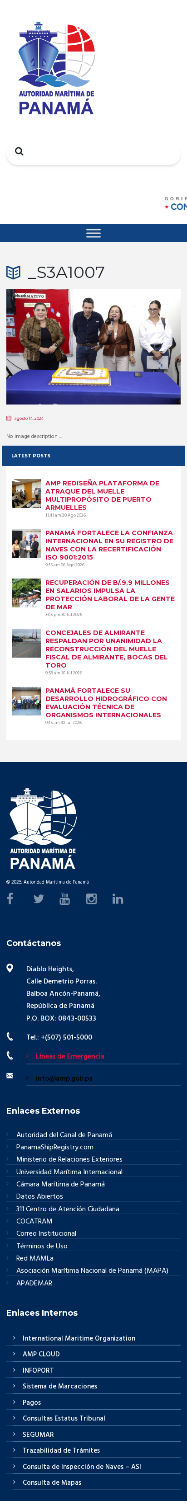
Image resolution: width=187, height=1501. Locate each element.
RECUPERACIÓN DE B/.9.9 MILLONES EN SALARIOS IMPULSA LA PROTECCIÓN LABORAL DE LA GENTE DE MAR (110, 595)
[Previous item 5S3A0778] (50, 333)
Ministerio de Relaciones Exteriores (69, 1160)
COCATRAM (34, 1222)
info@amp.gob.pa (64, 1079)
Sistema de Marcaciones (60, 1386)
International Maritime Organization (79, 1338)
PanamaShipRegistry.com (55, 1147)
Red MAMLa (35, 1259)
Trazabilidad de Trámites (61, 1450)
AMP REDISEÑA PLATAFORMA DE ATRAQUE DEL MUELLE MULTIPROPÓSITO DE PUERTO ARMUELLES (102, 495)
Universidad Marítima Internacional (69, 1172)
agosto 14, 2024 (29, 418)
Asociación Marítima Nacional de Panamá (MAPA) (92, 1271)
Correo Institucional (46, 1234)
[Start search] (17, 151)
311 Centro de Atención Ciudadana (67, 1209)
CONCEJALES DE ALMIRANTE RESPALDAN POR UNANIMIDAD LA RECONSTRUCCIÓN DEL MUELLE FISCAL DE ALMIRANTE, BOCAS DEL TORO (106, 649)
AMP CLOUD (41, 1354)
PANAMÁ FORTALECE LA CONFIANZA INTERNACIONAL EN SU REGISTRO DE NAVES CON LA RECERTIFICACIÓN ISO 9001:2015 (109, 545)
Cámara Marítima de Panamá (60, 1185)
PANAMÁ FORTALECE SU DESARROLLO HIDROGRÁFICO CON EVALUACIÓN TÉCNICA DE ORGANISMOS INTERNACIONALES (106, 703)
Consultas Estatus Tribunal (64, 1418)
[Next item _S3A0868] (137, 333)
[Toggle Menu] (93, 233)
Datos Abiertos (39, 1197)
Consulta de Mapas (52, 1482)
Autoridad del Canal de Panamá (64, 1135)
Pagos (32, 1402)
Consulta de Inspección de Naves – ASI (82, 1467)
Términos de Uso (42, 1246)
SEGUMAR (38, 1435)
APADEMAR (34, 1284)
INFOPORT (38, 1370)
